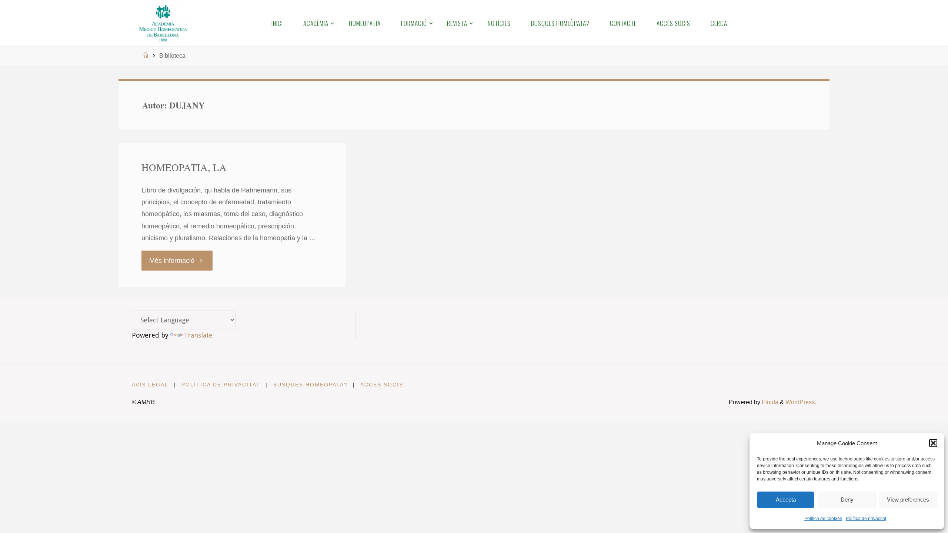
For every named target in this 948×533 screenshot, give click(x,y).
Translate (198, 335)
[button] (933, 443)
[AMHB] (162, 23)
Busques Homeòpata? (310, 385)
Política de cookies (823, 518)
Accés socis (381, 385)
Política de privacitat (866, 518)
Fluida (769, 402)
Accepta (786, 499)
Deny (847, 499)
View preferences (908, 499)
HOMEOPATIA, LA (184, 167)
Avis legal (150, 385)
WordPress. (800, 402)
